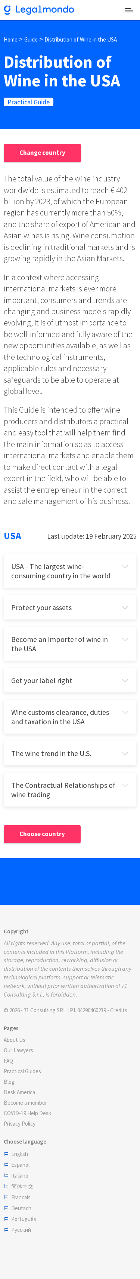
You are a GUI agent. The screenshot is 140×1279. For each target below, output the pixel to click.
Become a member (25, 1102)
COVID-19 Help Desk (27, 1113)
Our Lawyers (18, 1050)
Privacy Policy (19, 1123)
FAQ (8, 1060)
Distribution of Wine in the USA (80, 39)
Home (11, 39)
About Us (14, 1039)
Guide (31, 39)
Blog (9, 1081)
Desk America (19, 1092)
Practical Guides (22, 1071)
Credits (118, 1010)
